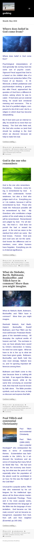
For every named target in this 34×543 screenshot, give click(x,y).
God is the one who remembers (14, 162)
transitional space (11, 152)
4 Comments (7, 154)
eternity (13, 264)
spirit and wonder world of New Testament (17, 409)
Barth (14, 406)
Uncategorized (6, 149)
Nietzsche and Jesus (8, 266)
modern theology (16, 408)
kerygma (26, 264)
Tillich (21, 410)
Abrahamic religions (18, 149)
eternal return (6, 264)
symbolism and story (14, 534)
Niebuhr (23, 408)
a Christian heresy (18, 262)
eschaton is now (7, 408)
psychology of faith (18, 151)
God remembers (19, 264)
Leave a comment (24, 266)
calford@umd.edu (19, 147)
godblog (7, 13)
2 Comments (7, 411)
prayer (15, 266)
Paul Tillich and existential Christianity (12, 420)
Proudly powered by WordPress (11, 541)
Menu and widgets (29, 10)
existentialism (16, 533)
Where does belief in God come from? (15, 30)
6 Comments (7, 536)
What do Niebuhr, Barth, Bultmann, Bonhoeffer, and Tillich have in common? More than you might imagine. (16, 279)
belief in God (27, 149)
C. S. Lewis (26, 262)
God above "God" (25, 533)
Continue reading (9, 142)
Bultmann (25, 406)
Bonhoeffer (19, 406)
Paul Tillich (5, 534)
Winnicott (18, 152)
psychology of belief (8, 151)
